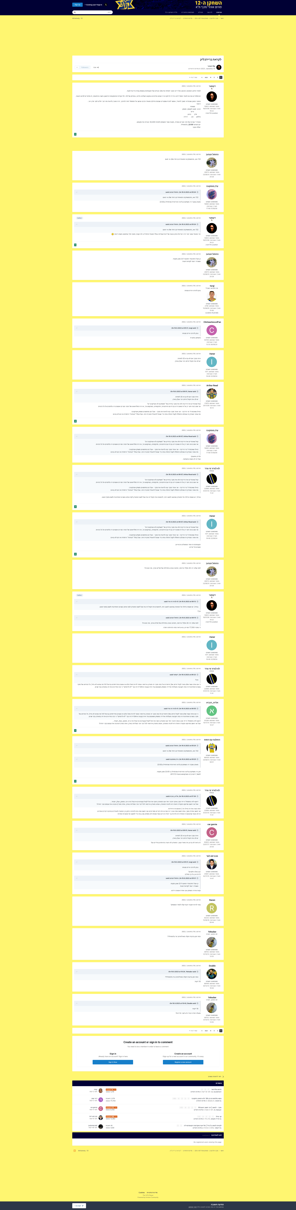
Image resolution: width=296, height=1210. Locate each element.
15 (182, 1107)
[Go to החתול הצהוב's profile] (212, 162)
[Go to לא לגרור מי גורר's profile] (212, 479)
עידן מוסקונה (212, 186)
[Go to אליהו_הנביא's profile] (212, 711)
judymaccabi (92, 1125)
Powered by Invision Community (148, 1197)
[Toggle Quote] (197, 192)
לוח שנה (209, 12)
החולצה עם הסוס (212, 739)
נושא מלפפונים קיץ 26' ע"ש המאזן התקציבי (206, 1098)
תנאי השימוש (193, 1207)
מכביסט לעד (212, 856)
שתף (95, 67)
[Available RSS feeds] (74, 1150)
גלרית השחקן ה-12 (171, 12)
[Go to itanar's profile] (212, 362)
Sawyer (218, 1110)
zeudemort (217, 1092)
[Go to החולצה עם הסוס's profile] (212, 748)
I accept (78, 1206)
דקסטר (210, 66)
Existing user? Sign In (94, 5)
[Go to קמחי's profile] (100, 1090)
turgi (212, 286)
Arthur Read (212, 385)
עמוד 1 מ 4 (193, 77)
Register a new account (183, 1062)
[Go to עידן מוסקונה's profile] (212, 194)
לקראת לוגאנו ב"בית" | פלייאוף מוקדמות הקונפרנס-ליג (202, 1125)
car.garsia (212, 824)
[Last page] (202, 77)
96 (175, 1098)
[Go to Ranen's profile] (212, 908)
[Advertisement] (181, 39)
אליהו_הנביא (212, 702)
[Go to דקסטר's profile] (218, 67)
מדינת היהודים (193, 69)
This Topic (83, 12)
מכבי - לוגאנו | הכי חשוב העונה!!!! (209, 1107)
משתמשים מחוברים (187, 12)
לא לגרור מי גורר (212, 468)
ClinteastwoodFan (212, 322)
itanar (212, 354)
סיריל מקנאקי (215, 1119)
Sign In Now (113, 1062)
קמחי (95, 1089)
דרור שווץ (94, 1098)
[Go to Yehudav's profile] (212, 942)
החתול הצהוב (212, 154)
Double (212, 966)
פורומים (219, 12)
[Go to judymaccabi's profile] (100, 1126)
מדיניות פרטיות (152, 1192)
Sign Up (77, 5)
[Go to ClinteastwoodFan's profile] (212, 330)
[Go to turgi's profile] (212, 296)
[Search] (74, 12)
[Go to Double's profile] (212, 974)
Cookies (142, 1192)
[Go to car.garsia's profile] (212, 832)
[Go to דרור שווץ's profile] (100, 1099)
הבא (206, 77)
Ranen (212, 900)
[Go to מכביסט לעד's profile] (212, 864)
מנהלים (200, 12)
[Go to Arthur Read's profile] (212, 393)
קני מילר (218, 1116)
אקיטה (217, 1101)
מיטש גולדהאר (216, 1089)
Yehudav (212, 932)
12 (199, 1116)
